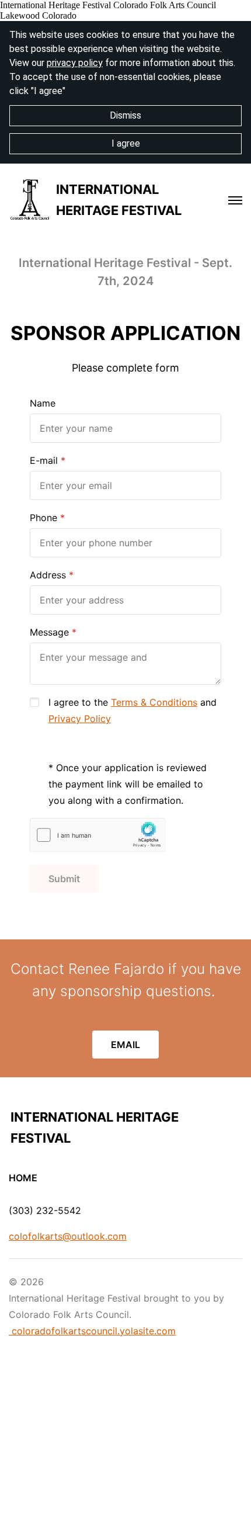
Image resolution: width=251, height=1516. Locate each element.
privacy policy (75, 62)
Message (49, 632)
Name (42, 403)
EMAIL (125, 1044)
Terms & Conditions (154, 702)
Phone (43, 517)
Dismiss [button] (125, 115)
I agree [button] (125, 143)
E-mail (44, 460)
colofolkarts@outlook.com (68, 1236)
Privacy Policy (79, 718)
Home (23, 1178)
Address (48, 575)
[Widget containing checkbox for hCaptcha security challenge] (98, 835)
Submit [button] (64, 878)
